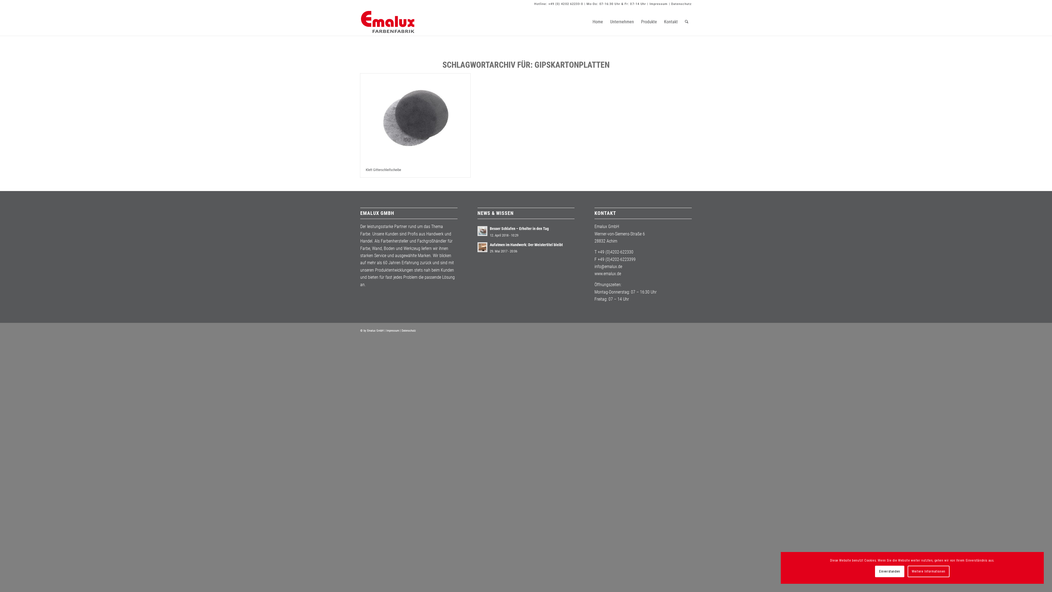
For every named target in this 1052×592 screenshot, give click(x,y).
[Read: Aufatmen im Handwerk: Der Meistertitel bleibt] (482, 247)
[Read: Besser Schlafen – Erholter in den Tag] (482, 231)
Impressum (659, 4)
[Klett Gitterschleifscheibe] (415, 118)
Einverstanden (889, 571)
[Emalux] (387, 22)
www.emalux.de (607, 273)
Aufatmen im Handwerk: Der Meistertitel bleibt (526, 245)
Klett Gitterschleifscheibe (383, 170)
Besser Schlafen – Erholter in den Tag (519, 228)
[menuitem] (598, 22)
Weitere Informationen (928, 571)
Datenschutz (681, 4)
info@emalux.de (608, 266)
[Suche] (686, 22)
